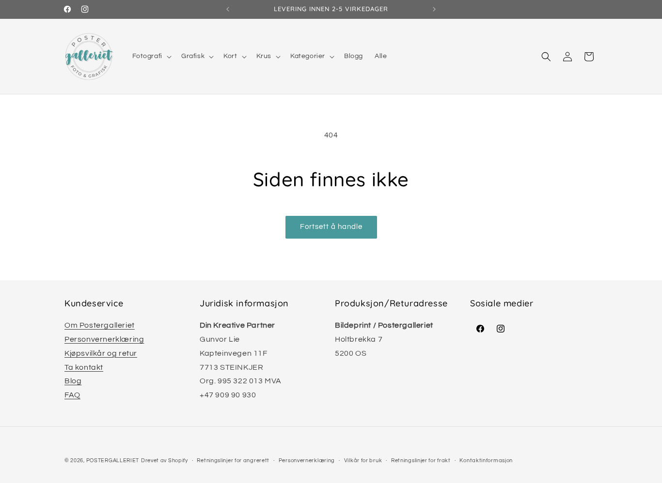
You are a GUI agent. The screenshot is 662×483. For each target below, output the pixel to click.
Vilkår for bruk (363, 460)
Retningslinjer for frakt (421, 460)
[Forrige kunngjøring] (227, 9)
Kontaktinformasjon (486, 460)
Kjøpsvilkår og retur (100, 353)
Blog (72, 381)
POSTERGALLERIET (113, 460)
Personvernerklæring (104, 339)
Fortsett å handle (331, 226)
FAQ (72, 395)
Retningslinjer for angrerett (233, 460)
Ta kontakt (83, 367)
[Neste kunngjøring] (434, 9)
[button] (150, 56)
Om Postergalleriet (99, 325)
